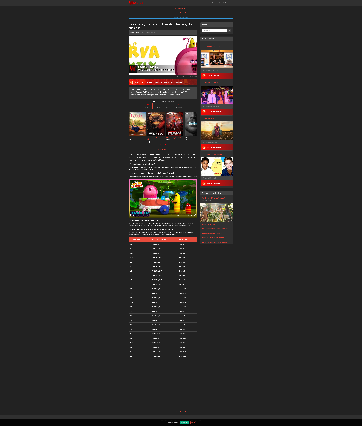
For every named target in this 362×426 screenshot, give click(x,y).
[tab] (161, 144)
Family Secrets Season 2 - (213, 224)
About (231, 3)
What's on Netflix (163, 149)
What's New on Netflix (181, 8)
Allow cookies (185, 422)
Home (209, 3)
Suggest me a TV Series (181, 17)
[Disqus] (163, 385)
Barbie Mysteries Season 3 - (214, 242)
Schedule (215, 3)
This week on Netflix (181, 13)
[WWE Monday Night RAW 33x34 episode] (137, 123)
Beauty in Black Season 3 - (214, 237)
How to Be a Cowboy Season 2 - (215, 228)
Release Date (134, 32)
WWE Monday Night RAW (137, 138)
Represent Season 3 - (212, 233)
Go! (229, 30)
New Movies (223, 3)
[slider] (153, 215)
